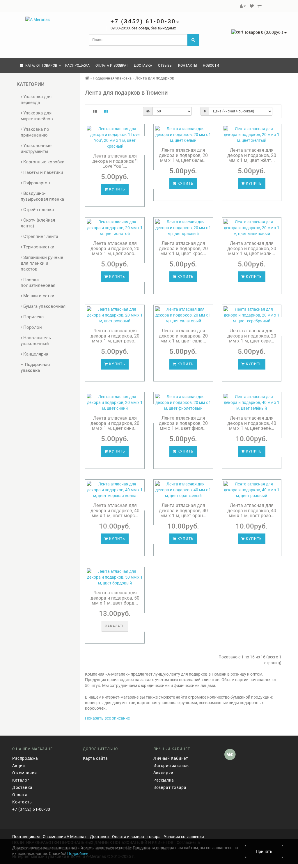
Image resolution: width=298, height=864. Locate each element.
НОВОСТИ (211, 65)
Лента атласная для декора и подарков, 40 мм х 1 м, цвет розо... (251, 510)
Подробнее (77, 853)
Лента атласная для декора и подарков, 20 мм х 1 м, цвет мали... (251, 248)
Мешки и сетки (38, 295)
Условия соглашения (184, 836)
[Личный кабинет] (243, 6)
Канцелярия (35, 354)
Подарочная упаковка (112, 78)
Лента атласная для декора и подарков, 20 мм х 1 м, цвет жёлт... (251, 155)
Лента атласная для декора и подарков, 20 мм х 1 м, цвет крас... (183, 248)
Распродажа (77, 65)
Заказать (115, 626)
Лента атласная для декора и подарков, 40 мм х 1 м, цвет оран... (183, 510)
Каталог (20, 780)
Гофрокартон (36, 182)
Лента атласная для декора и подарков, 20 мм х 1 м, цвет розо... (115, 336)
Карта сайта (95, 758)
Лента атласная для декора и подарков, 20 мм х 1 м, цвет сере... (251, 336)
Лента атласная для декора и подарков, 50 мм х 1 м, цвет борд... (115, 598)
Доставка (143, 65)
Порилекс (33, 316)
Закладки (163, 773)
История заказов (171, 765)
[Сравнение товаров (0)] (260, 6)
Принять (264, 851)
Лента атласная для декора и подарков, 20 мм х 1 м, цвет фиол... (183, 423)
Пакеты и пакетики (42, 172)
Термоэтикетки (38, 247)
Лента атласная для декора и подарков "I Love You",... (115, 161)
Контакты (187, 65)
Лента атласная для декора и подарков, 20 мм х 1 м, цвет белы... (183, 155)
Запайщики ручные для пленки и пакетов (42, 263)
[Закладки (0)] (252, 6)
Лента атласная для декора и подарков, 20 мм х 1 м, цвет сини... (115, 423)
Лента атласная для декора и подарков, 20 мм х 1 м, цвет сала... (183, 336)
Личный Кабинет (170, 758)
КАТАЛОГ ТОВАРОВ (40, 65)
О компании (24, 773)
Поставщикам (26, 836)
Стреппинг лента (40, 236)
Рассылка (163, 780)
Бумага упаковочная (43, 306)
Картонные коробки (43, 162)
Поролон (32, 327)
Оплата (20, 794)
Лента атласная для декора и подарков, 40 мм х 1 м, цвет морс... (115, 510)
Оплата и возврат (111, 65)
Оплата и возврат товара (136, 836)
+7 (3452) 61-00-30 (31, 809)
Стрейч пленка (38, 209)
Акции (18, 765)
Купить (116, 189)
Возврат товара (169, 787)
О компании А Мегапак (65, 836)
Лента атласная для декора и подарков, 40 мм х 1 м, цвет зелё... (251, 423)
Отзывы (165, 65)
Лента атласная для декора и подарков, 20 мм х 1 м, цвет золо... (115, 248)
